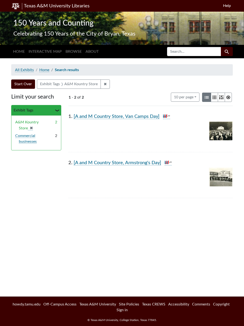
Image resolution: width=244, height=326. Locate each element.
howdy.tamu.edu (27, 304)
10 (183, 97)
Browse (74, 51)
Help (227, 6)
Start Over (23, 84)
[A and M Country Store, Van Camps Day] (116, 116)
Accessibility (178, 304)
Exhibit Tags (23, 110)
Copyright (221, 304)
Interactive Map (45, 51)
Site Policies (129, 304)
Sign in (122, 310)
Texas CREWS (153, 304)
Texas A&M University (97, 304)
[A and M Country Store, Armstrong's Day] (117, 162)
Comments (201, 304)
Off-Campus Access (59, 304)
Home (19, 51)
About (92, 51)
